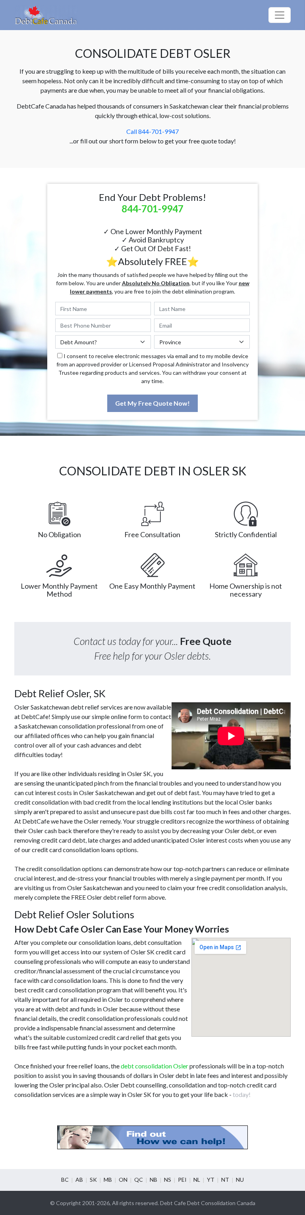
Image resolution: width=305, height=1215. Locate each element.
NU (240, 1179)
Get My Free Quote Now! (152, 403)
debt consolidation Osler (154, 1066)
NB (153, 1179)
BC (65, 1179)
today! (242, 1094)
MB (108, 1179)
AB (79, 1179)
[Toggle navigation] (279, 15)
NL (196, 1179)
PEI (182, 1179)
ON (123, 1179)
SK (93, 1179)
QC (138, 1179)
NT (225, 1179)
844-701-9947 (152, 208)
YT (210, 1179)
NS (167, 1179)
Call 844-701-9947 (152, 131)
